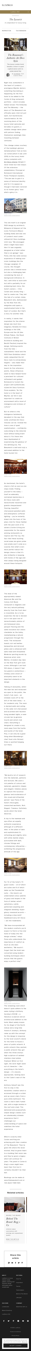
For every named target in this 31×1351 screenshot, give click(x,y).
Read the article (12, 1239)
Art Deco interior (11, 162)
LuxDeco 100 (15, 12)
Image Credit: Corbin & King (12, 215)
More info (24, 1342)
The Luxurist (15, 19)
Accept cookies (15, 1345)
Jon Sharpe (17, 74)
